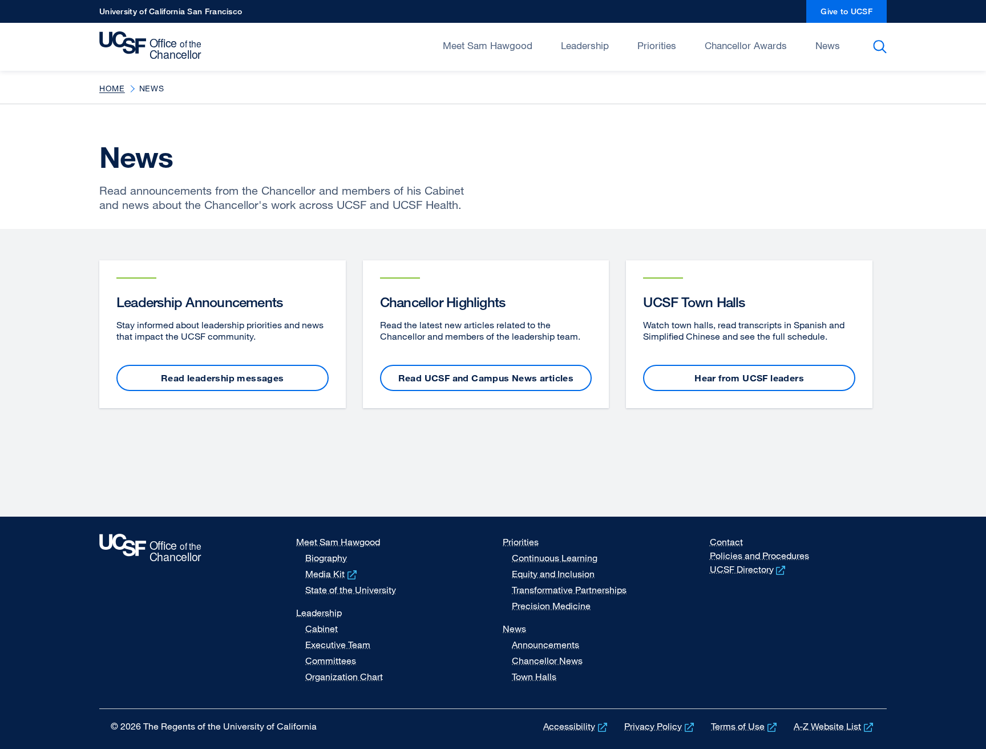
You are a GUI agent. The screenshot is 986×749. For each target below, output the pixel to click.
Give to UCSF (854, 14)
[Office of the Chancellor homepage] (153, 46)
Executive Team (337, 644)
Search (882, 47)
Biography (326, 557)
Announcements (545, 644)
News (827, 45)
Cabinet (321, 628)
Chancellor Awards (746, 45)
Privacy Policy (660, 726)
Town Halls (534, 676)
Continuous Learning (554, 557)
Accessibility (576, 726)
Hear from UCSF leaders (749, 378)
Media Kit (332, 573)
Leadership (585, 45)
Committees (330, 660)
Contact (726, 541)
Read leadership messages (222, 378)
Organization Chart (344, 676)
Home (112, 88)
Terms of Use (745, 726)
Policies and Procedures (759, 555)
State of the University (350, 589)
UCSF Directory (749, 569)
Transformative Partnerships (569, 589)
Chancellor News (547, 660)
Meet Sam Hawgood (487, 45)
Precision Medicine (551, 605)
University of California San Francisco (170, 14)
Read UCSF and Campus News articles (486, 378)
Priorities (656, 45)
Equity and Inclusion (553, 573)
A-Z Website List (834, 726)
